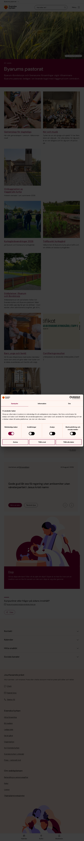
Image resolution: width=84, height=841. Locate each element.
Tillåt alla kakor (68, 442)
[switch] (32, 433)
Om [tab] (69, 403)
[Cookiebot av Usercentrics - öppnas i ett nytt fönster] (73, 397)
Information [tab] (42, 403)
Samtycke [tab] (14, 403)
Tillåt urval (42, 442)
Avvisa (15, 442)
